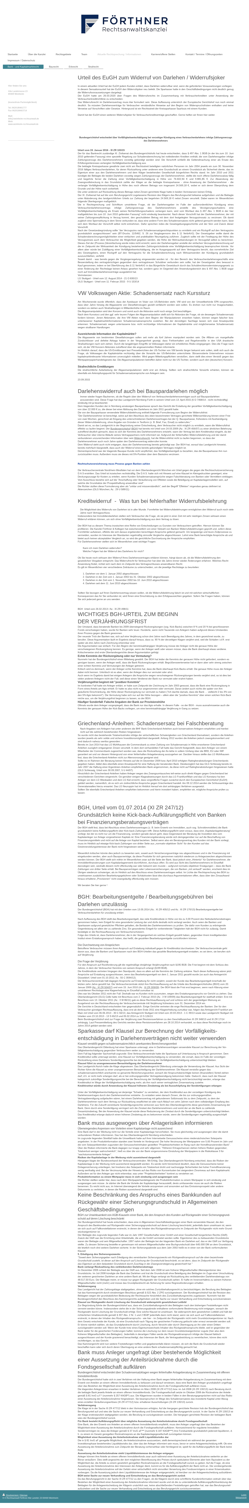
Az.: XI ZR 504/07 (102, 987)
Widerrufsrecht (142, 438)
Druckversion (12, 1495)
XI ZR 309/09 (151, 987)
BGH (134, 428)
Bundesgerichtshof (120, 428)
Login (243, 1495)
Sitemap (23, 1495)
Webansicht (241, 1497)
